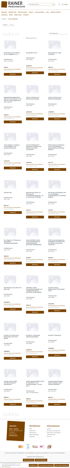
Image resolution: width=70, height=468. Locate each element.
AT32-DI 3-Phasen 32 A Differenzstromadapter (32, 98)
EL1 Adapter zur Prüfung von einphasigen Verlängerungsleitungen (12, 241)
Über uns (49, 436)
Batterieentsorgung (34, 434)
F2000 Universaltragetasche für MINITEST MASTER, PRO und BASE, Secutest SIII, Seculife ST (56, 242)
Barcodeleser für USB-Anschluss (54, 53)
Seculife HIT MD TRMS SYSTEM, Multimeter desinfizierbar (10, 383)
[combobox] (40, 4)
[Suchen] (53, 4)
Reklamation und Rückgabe (53, 432)
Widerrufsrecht (32, 432)
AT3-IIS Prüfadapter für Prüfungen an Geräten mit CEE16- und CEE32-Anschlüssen (33, 147)
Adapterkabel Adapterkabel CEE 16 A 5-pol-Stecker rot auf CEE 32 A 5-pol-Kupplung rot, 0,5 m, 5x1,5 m (12, 100)
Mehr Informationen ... (7, 466)
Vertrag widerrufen (28, 460)
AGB (30, 428)
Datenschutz (32, 430)
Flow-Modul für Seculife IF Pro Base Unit (13, 288)
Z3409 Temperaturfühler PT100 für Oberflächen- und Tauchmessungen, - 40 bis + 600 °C (35, 384)
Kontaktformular (13, 435)
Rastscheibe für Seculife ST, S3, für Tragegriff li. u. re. (12, 53)
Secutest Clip (8, 192)
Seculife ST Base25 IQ (54, 335)
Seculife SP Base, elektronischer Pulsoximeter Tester (56, 289)
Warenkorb (13, 74)
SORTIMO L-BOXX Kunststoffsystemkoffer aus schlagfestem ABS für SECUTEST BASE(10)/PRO (34, 290)
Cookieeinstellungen (41, 460)
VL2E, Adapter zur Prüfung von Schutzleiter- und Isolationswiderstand (11, 146)
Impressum (32, 436)
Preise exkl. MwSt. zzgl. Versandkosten (12, 69)
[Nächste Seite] (15, 33)
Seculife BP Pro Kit (31, 53)
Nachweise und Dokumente (53, 430)
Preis (11, 24)
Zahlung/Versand (51, 434)
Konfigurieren (33, 465)
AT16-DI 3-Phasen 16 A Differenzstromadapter (54, 98)
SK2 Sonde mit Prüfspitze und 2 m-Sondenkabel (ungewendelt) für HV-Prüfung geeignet (57, 195)
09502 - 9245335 (13, 429)
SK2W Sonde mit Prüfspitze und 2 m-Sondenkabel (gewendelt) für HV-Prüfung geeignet (56, 147)
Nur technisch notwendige (46, 465)
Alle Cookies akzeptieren (61, 465)
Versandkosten (31, 453)
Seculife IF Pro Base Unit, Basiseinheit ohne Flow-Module (11, 337)
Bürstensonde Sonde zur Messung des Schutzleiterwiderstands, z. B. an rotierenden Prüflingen (34, 195)
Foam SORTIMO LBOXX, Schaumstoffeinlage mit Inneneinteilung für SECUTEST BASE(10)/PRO (34, 242)
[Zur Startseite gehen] (13, 4)
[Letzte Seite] (17, 33)
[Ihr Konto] (59, 4)
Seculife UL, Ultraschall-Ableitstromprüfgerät (33, 336)
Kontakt (49, 428)
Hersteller (5, 24)
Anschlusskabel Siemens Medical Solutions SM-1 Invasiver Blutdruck (55, 383)
